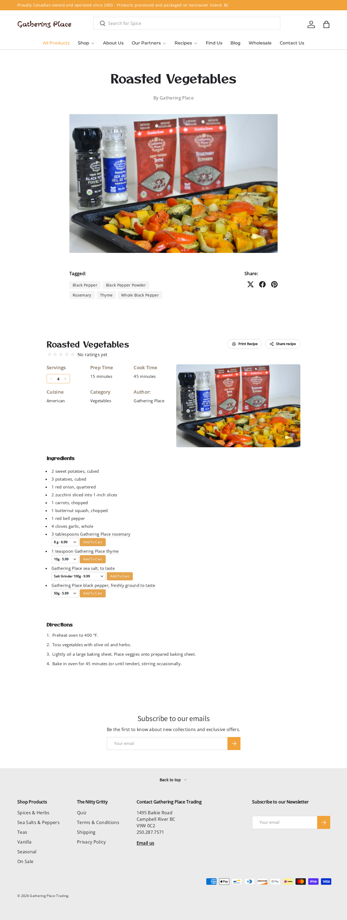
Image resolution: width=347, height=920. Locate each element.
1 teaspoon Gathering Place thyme (85, 551)
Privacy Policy (91, 842)
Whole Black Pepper (140, 295)
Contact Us (292, 43)
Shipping (86, 832)
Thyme (106, 295)
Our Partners (146, 43)
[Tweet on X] (250, 284)
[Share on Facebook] (262, 284)
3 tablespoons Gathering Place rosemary (91, 534)
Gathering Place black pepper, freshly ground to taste (103, 585)
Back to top (171, 779)
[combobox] (187, 23)
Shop (83, 43)
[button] (326, 24)
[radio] (49, 354)
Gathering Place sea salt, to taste (83, 568)
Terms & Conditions (98, 822)
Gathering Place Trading (49, 895)
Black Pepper (85, 285)
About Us (113, 43)
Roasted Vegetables (88, 344)
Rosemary (82, 295)
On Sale (25, 861)
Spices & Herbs (33, 813)
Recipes (183, 43)
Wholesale (260, 43)
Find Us (214, 43)
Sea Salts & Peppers (38, 822)
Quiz (81, 813)
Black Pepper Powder (126, 285)
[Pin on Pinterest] (274, 284)
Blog (235, 43)
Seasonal (27, 852)
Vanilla (24, 842)
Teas (22, 832)
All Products (56, 43)
